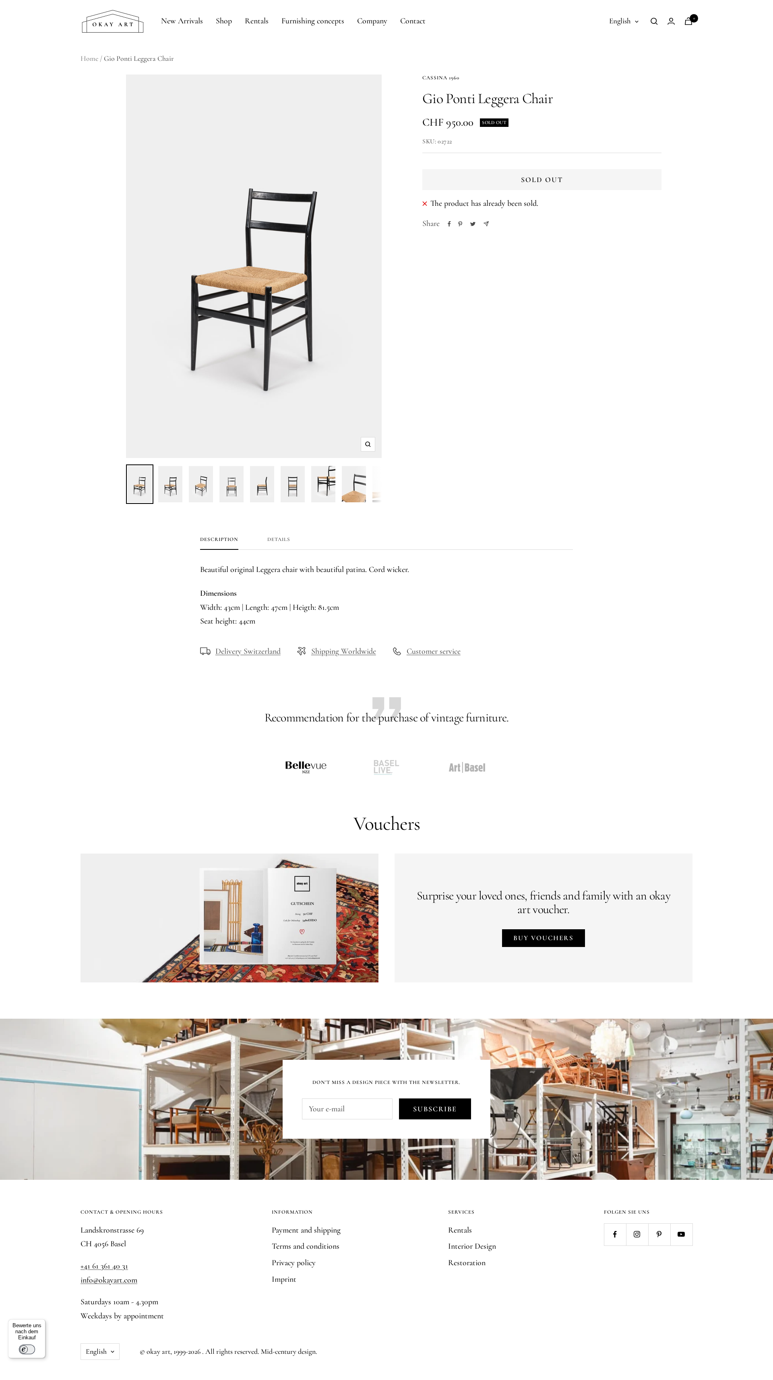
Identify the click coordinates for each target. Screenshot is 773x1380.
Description (219, 539)
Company (372, 21)
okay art (158, 1351)
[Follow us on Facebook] (615, 1234)
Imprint (284, 1279)
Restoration (467, 1263)
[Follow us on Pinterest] (659, 1234)
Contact (413, 21)
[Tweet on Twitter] (472, 224)
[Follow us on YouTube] (681, 1234)
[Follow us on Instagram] (637, 1234)
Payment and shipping (306, 1230)
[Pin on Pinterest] (460, 224)
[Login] (671, 21)
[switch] (27, 1349)
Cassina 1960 (440, 78)
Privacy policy (294, 1263)
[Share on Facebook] (449, 224)
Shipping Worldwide (343, 651)
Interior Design (472, 1246)
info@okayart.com (109, 1280)
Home (89, 58)
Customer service (434, 651)
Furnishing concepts (312, 21)
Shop (224, 21)
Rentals (257, 21)
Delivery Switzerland (248, 651)
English (620, 20)
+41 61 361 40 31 (104, 1266)
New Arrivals (182, 21)
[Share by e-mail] (486, 223)
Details (278, 539)
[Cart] (688, 21)
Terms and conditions (305, 1246)
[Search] (654, 21)
